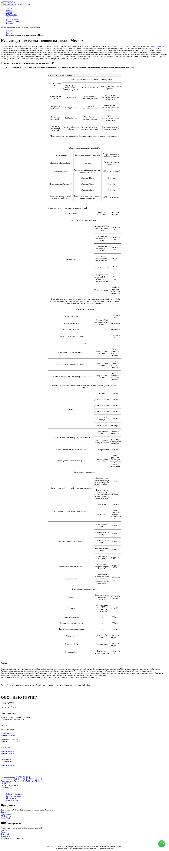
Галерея (9, 13)
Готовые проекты (12, 21)
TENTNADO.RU (9, 2)
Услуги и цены (11, 15)
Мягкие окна (6, 814)
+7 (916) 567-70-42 (8, 751)
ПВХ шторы (6, 816)
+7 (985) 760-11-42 (8, 753)
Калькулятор (6, 787)
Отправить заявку (13, 800)
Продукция (10, 11)
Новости (9, 33)
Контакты (9, 23)
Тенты (3, 812)
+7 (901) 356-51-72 (32, 781)
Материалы (10, 17)
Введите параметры (13, 796)
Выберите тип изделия (14, 794)
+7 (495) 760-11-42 (8, 735)
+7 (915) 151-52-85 (16, 741)
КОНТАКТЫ (6, 783)
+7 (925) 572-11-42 (8, 765)
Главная (9, 9)
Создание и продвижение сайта (84, 843)
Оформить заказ (12, 798)
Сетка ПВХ (5, 818)
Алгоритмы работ (13, 19)
